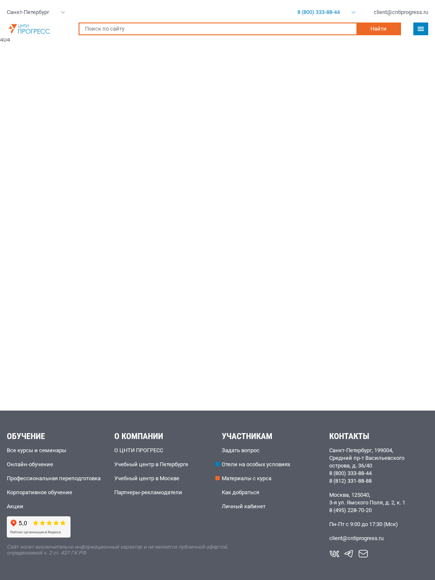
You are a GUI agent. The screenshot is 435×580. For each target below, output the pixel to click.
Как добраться (240, 492)
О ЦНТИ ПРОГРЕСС (138, 450)
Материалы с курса (246, 478)
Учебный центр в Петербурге (151, 464)
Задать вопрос (241, 450)
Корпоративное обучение (39, 492)
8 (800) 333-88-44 (350, 473)
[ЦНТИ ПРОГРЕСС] (38, 29)
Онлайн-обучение (30, 464)
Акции (15, 506)
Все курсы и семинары (36, 450)
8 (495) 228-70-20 (350, 510)
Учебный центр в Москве (146, 478)
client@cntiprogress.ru (356, 538)
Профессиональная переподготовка (54, 478)
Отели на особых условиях (256, 464)
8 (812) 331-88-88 (350, 481)
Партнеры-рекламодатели (148, 492)
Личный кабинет (244, 506)
